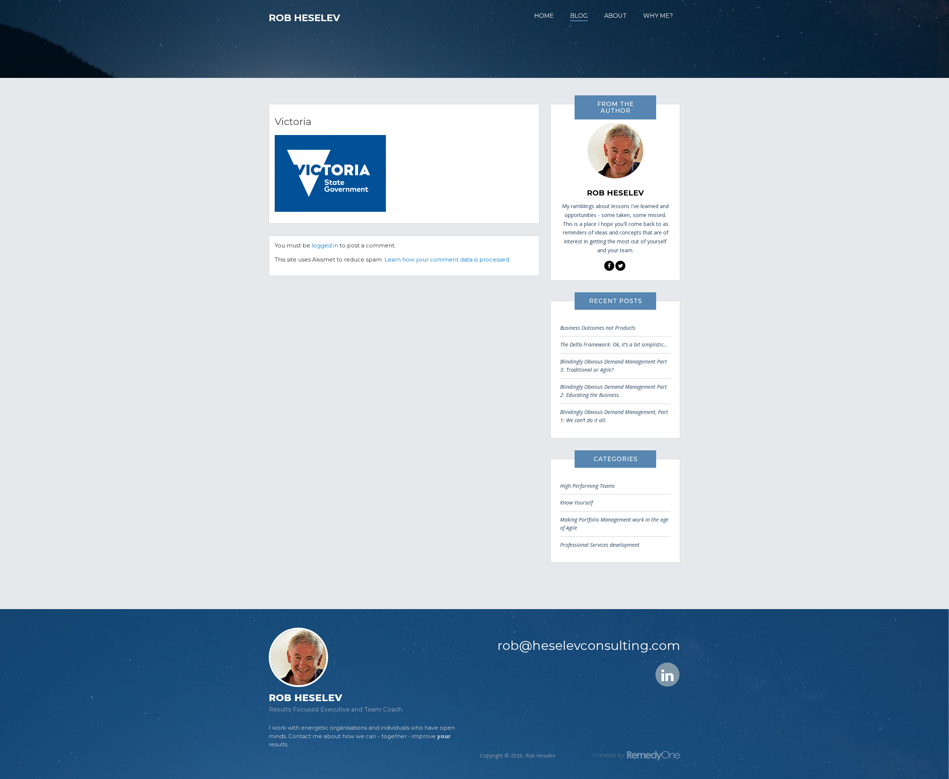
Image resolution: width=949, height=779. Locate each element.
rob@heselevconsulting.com (588, 645)
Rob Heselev (304, 18)
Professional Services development (599, 544)
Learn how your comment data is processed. (447, 259)
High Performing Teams (587, 485)
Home (544, 15)
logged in (325, 245)
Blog (579, 15)
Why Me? (658, 15)
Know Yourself (576, 502)
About (615, 15)
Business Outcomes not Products (597, 327)
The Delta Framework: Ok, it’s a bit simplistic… (614, 344)
